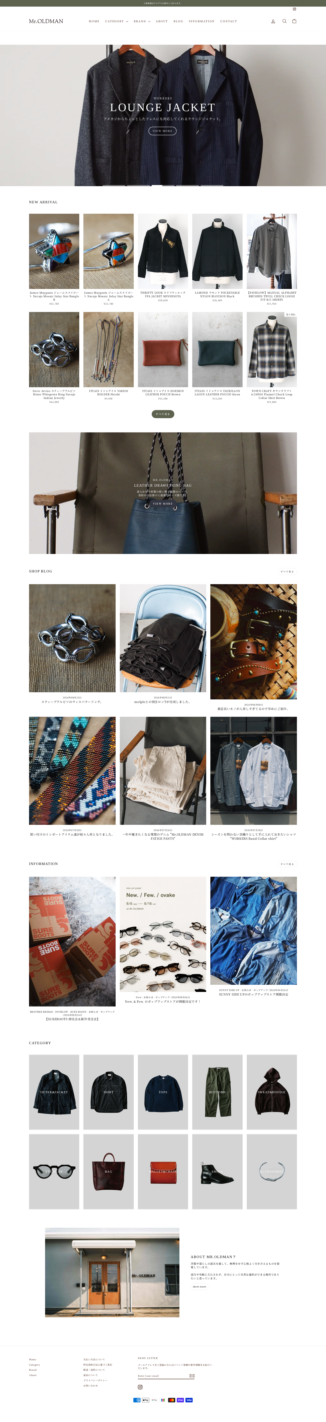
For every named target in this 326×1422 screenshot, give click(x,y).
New (138, 997)
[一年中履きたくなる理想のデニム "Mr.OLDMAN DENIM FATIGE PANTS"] (163, 771)
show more (199, 1286)
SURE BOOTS (78, 1011)
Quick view (54, 285)
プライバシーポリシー (95, 1380)
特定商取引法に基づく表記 (97, 1364)
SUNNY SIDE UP (229, 990)
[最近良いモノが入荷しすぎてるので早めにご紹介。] (253, 641)
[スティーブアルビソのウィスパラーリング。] (72, 638)
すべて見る (163, 414)
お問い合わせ (90, 1385)
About (162, 21)
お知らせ (93, 1011)
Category (115, 21)
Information (202, 21)
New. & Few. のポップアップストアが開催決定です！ (163, 1001)
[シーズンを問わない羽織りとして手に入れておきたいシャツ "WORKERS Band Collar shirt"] (253, 771)
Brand (140, 21)
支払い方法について (94, 1359)
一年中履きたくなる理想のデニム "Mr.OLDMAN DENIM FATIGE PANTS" (163, 836)
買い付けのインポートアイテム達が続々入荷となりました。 (72, 834)
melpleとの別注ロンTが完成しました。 (163, 702)
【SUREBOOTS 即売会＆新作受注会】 (72, 1019)
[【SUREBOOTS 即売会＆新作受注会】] (72, 941)
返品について (90, 1375)
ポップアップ (108, 1011)
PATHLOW (61, 1011)
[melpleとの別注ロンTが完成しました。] (163, 638)
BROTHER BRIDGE (41, 1011)
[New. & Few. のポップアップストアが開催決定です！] (163, 934)
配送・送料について (94, 1369)
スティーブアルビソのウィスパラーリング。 (72, 702)
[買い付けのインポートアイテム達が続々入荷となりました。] (72, 771)
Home (94, 21)
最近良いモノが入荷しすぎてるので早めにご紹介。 (254, 709)
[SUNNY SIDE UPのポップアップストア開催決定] (253, 931)
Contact (228, 21)
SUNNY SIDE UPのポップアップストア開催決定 (253, 994)
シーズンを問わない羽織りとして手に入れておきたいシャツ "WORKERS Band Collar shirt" (253, 836)
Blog (178, 21)
